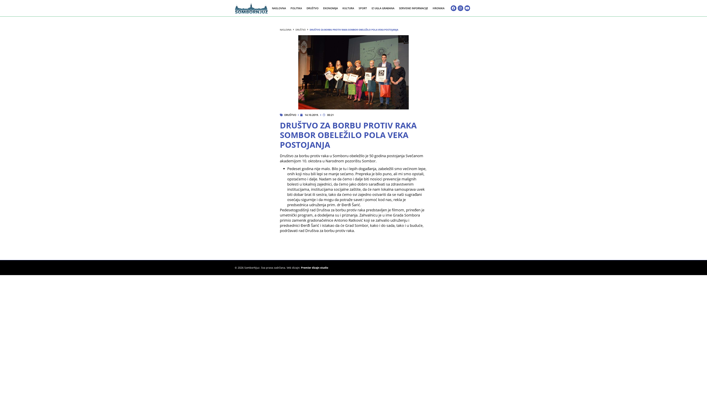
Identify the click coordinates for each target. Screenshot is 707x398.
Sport (363, 8)
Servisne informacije (413, 8)
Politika (296, 8)
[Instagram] (460, 8)
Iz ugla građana (383, 8)
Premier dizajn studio (314, 267)
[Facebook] (453, 8)
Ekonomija (330, 8)
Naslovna (279, 8)
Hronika (438, 8)
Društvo (313, 8)
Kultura (348, 8)
